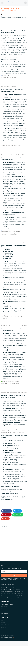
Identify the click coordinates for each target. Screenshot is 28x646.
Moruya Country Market (11, 362)
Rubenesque (8, 443)
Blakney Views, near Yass (7, 587)
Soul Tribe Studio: (9, 99)
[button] (6, 511)
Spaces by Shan (9, 450)
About (3, 620)
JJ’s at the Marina (9, 255)
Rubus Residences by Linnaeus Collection (11, 598)
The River (7, 249)
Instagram (4, 630)
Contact (3, 622)
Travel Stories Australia (7, 604)
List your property (5, 613)
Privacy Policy (3, 635)
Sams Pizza (8, 258)
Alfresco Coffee (9, 256)
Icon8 (13, 637)
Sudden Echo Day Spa (10, 94)
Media (2, 611)
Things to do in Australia (7, 609)
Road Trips (4, 606)
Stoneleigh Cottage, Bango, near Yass (10, 589)
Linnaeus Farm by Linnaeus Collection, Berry (12, 593)
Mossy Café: (8, 308)
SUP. (19, 228)
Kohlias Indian (8, 260)
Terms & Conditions (10, 635)
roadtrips (19, 489)
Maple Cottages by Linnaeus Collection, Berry (12, 595)
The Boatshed (8, 253)
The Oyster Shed (9, 251)
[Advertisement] (14, 543)
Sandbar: (7, 333)
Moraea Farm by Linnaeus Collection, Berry (12, 591)
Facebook (3, 627)
